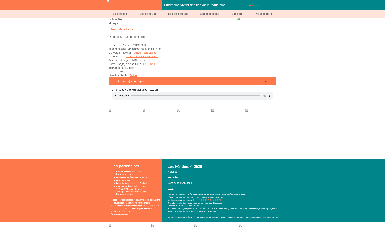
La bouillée (120, 13)
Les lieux (237, 13)
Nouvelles (173, 177)
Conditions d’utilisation (180, 183)
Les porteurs (148, 13)
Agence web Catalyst (210, 200)
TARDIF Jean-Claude (144, 52)
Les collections (209, 13)
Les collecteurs (178, 13)
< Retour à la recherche (121, 29)
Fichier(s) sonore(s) (131, 81)
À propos (172, 172)
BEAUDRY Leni (150, 64)
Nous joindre (264, 13)
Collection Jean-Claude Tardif (142, 56)
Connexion (253, 5)
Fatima (133, 75)
